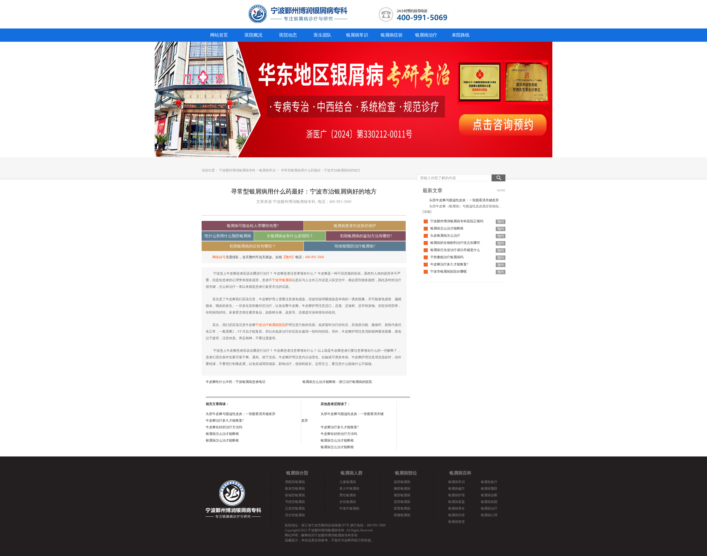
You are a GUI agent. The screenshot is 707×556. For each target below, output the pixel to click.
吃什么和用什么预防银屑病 (228, 236)
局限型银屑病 (295, 482)
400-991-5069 (314, 257)
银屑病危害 (456, 522)
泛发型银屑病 (295, 508)
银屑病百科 (460, 473)
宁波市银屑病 (282, 280)
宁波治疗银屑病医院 (270, 325)
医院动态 (288, 35)
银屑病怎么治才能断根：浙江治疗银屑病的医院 (337, 382)
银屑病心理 (489, 515)
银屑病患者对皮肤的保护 (355, 226)
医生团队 (322, 35)
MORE (501, 190)
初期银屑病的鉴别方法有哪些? (366, 236)
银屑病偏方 (456, 488)
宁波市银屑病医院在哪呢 (448, 271)
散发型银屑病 (295, 488)
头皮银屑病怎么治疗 (445, 235)
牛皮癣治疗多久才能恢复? (225, 420)
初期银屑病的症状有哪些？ (252, 246)
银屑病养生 (456, 508)
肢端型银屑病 (295, 495)
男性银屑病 (347, 495)
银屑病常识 (357, 35)
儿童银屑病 (347, 482)
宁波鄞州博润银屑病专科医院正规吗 (456, 221)
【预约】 (288, 257)
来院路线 (460, 35)
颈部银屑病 (402, 495)
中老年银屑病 (349, 508)
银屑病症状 (392, 35)
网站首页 (219, 35)
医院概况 (253, 35)
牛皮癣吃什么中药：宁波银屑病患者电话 (235, 382)
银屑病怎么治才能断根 (222, 434)
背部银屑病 (402, 502)
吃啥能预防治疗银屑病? (355, 246)
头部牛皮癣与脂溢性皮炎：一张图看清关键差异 (240, 414)
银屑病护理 (456, 495)
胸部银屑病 (402, 488)
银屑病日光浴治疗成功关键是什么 (455, 250)
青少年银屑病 (349, 488)
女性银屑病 (347, 502)
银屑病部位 (406, 473)
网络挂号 (219, 257)
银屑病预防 (489, 488)
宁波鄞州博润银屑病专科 (237, 170)
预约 (500, 222)
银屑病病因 (489, 502)
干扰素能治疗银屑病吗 (446, 257)
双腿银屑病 (402, 515)
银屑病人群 (352, 473)
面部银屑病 (402, 482)
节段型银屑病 (295, 502)
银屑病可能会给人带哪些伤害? (253, 226)
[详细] (427, 212)
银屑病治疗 (426, 35)
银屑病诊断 (489, 495)
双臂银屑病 (402, 508)
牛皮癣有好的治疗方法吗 (224, 427)
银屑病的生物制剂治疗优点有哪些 (455, 243)
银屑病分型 (297, 473)
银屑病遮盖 (456, 502)
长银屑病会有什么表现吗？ (290, 236)
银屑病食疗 (489, 482)
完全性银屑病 (295, 515)
